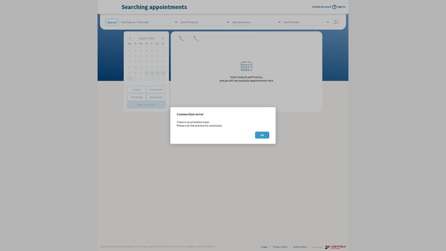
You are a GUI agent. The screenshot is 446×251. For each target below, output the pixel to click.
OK (262, 135)
